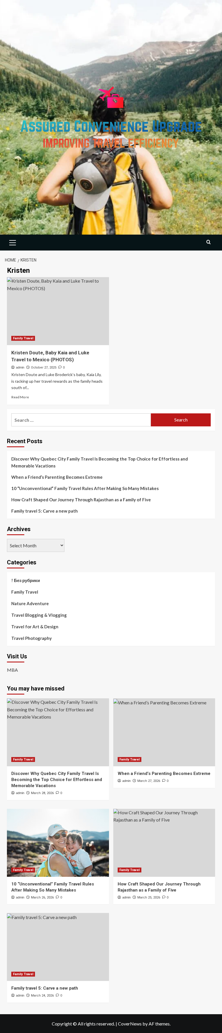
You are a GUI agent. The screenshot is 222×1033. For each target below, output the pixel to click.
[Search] (208, 242)
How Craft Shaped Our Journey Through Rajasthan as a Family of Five (81, 499)
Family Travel (23, 338)
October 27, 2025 (43, 367)
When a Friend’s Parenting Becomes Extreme (57, 477)
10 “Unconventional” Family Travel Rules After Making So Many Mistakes (85, 488)
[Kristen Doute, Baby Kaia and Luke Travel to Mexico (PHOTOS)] (58, 311)
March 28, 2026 (42, 793)
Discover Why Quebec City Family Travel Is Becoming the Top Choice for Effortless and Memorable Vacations (99, 462)
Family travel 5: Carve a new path (44, 510)
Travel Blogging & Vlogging (39, 615)
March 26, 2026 (42, 897)
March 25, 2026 (148, 897)
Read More (20, 397)
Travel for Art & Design (34, 626)
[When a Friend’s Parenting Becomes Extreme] (164, 732)
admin (20, 367)
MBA (12, 670)
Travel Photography (31, 638)
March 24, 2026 (42, 995)
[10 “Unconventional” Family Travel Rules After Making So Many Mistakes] (58, 843)
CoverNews (130, 1023)
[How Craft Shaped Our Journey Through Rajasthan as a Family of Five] (164, 843)
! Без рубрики (25, 580)
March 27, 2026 (148, 781)
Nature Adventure (30, 603)
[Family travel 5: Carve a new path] (58, 947)
